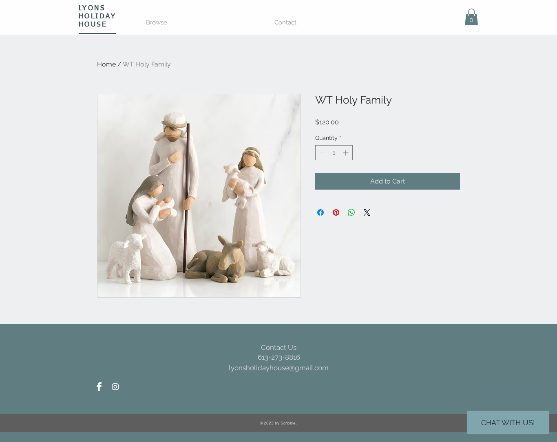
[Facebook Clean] (99, 386)
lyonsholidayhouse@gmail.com (279, 368)
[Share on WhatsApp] (351, 212)
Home (106, 64)
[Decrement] (321, 153)
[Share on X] (367, 212)
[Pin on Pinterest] (336, 212)
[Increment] (346, 153)
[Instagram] (115, 386)
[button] (471, 17)
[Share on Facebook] (320, 212)
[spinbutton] (334, 153)
